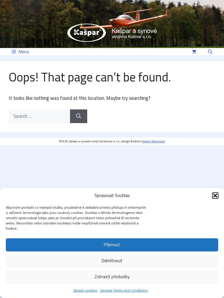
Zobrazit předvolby (112, 276)
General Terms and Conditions (124, 290)
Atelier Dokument (153, 141)
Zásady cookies (85, 290)
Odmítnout (112, 260)
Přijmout (112, 244)
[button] (215, 195)
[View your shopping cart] (194, 51)
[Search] (78, 116)
